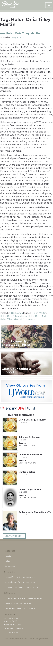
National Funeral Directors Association (20, 577)
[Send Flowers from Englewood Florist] (26, 336)
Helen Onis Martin (38, 316)
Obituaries (17, 313)
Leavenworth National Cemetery (18, 603)
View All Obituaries (14, 536)
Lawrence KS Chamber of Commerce (20, 608)
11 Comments (28, 319)
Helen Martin (39, 313)
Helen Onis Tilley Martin (23, 33)
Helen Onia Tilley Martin (13, 316)
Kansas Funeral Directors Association (20, 582)
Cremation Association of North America (21, 587)
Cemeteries (10, 566)
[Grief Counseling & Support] (26, 363)
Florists (8, 556)
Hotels (7, 561)
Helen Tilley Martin (10, 319)
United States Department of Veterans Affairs (23, 598)
